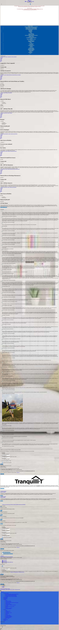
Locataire (31, 38)
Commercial (30, 30)
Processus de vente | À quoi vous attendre (11, 596)
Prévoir (1, 510)
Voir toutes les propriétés (3, 207)
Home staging (31, 50)
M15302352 (2, 201)
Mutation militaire (6, 593)
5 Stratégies (31, 44)
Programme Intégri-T (31, 41)
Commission (31, 46)
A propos (30, 51)
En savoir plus (2, 488)
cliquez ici (18, 472)
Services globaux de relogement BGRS (31, 27)
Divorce (7, 607)
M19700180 (2, 86)
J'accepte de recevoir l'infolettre (7, 462)
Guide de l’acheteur (31, 33)
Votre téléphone (4, 532)
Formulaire (3, 452)
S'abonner (2, 574)
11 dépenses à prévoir (31, 36)
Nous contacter (30, 52)
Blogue (5, 620)
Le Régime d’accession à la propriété (31, 37)
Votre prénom (4, 527)
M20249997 (2, 181)
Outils (6, 600)
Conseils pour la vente (31, 45)
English (30, 0)
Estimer (1, 519)
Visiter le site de (5, 588)
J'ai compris (2, 584)
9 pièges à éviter (8, 603)
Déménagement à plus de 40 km (31, 39)
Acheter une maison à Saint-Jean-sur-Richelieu (31, 35)
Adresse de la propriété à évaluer (6, 460)
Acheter (30, 32)
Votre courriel (4, 458)
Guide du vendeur (31, 43)
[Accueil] (28, 0)
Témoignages (30, 31)
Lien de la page (4, 570)
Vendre (30, 42)
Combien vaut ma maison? (6, 552)
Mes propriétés (6, 597)
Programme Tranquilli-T (31, 40)
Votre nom (3, 453)
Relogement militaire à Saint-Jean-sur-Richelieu (31, 26)
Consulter (1, 495)
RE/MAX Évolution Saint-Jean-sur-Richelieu (6, 556)
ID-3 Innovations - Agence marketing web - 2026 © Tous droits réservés (10, 589)
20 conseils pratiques (31, 48)
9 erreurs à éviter (31, 47)
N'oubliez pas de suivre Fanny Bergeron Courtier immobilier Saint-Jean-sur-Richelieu (13, 504)
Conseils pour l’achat (31, 34)
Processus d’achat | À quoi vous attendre (31, 28)
